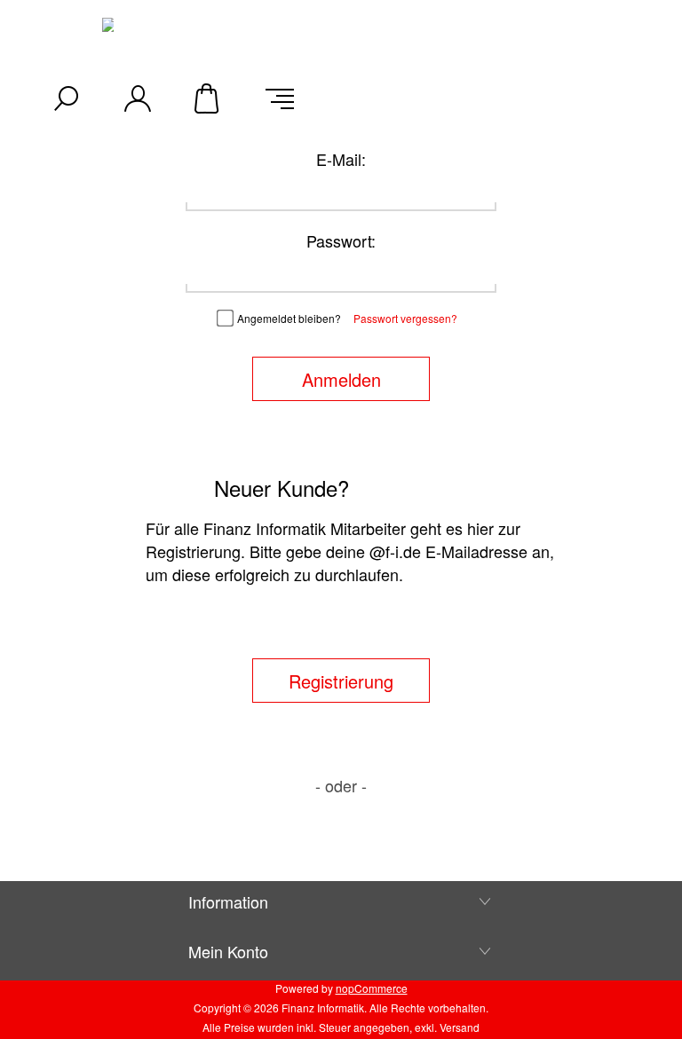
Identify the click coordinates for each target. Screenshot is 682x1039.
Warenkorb (208, 98)
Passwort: (341, 240)
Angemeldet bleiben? (289, 318)
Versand (460, 1027)
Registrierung (341, 681)
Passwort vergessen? (405, 318)
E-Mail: (341, 158)
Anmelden (341, 379)
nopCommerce (372, 988)
